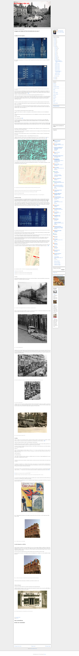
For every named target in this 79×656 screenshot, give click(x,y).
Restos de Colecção (57, 140)
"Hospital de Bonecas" (57, 141)
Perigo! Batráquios (56, 172)
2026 (55, 78)
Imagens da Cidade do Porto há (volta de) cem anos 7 (58, 61)
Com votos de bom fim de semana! (59, 144)
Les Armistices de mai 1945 (58, 175)
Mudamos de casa (56, 254)
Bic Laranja (56, 171)
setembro (56, 57)
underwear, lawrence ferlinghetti (58, 164)
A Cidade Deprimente (57, 196)
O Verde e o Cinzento (57, 222)
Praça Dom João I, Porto (57, 212)
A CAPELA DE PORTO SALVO (58, 209)
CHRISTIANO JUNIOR (57, 216)
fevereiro (56, 48)
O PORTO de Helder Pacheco (58, 155)
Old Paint (55, 243)
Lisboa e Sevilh (55, 92)
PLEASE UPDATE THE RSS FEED (59, 182)
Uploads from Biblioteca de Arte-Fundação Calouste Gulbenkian (58, 148)
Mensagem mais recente (17, 646)
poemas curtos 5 (57, 68)
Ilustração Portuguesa (57, 253)
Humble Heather (56, 219)
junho (56, 53)
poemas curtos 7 (57, 73)
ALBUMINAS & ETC (57, 215)
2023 (55, 44)
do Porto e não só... (22, 3)
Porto (17, 618)
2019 (55, 39)
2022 (55, 43)
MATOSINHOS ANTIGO (57, 208)
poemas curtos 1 (57, 63)
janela (54, 89)
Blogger (45, 654)
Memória (54, 95)
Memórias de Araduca (57, 181)
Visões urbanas (55, 103)
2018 (55, 38)
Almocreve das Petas (57, 226)
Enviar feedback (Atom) (34, 648)
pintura (54, 98)
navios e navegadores (57, 178)
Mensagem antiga (47, 646)
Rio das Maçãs (56, 167)
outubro (56, 58)
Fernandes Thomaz (56, 86)
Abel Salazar (56, 149)
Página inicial (33, 646)
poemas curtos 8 (57, 74)
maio (56, 52)
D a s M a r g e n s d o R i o (58, 185)
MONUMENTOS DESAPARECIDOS (57, 159)
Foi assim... (56, 236)
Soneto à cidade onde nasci (58, 275)
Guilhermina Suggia (57, 264)
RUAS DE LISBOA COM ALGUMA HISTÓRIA (57, 194)
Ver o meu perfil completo (60, 32)
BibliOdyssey (56, 218)
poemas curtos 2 (57, 64)
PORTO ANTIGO (56, 205)
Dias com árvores (57, 152)
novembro (56, 59)
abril (56, 50)
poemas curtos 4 (57, 67)
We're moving (56, 247)
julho (56, 54)
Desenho (54, 83)
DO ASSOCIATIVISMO (57, 156)
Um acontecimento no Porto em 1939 (58, 71)
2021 (55, 42)
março (56, 49)
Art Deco (55, 246)
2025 (55, 77)
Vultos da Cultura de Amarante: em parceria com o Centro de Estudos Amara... (59, 187)
